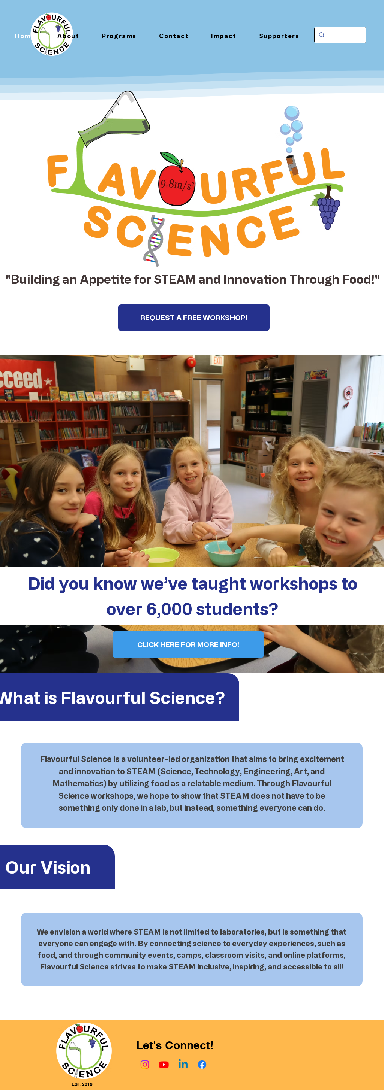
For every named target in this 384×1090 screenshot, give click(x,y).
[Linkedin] (183, 1064)
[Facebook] (202, 1064)
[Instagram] (144, 1064)
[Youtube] (164, 1064)
